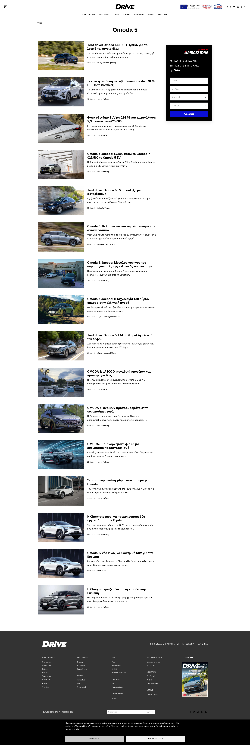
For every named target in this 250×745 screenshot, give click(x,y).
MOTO (114, 698)
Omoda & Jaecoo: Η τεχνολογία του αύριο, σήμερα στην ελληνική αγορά (118, 301)
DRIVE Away (139, 15)
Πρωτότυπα (47, 665)
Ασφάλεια (46, 680)
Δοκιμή (80, 662)
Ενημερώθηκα (155, 739)
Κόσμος (45, 673)
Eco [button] (113, 658)
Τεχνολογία (46, 676)
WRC (79, 683)
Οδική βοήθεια (153, 683)
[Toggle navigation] (5, 6)
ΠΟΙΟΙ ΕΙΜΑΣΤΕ (157, 644)
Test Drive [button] (82, 658)
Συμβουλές (151, 665)
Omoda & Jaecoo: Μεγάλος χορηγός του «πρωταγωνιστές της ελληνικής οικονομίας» (119, 264)
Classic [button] (116, 679)
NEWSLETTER (173, 644)
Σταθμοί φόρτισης (119, 673)
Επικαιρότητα (88, 15)
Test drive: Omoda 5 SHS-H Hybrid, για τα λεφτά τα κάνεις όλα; (117, 46)
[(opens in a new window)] (231, 6)
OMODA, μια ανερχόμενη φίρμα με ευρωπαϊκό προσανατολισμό (113, 446)
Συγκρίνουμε (82, 669)
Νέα (113, 662)
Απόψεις (45, 687)
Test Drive (104, 15)
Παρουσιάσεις (117, 687)
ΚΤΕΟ (149, 680)
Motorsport (81, 687)
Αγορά (45, 683)
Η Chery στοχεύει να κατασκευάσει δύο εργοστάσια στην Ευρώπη (116, 518)
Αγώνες (116, 15)
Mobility (115, 669)
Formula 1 (81, 680)
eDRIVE (151, 15)
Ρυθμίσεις (94, 739)
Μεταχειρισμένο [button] (155, 658)
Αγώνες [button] (80, 676)
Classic (126, 15)
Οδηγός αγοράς (153, 662)
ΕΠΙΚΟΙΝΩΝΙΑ (188, 644)
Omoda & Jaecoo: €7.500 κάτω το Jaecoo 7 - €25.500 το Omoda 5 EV (119, 155)
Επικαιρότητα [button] (48, 658)
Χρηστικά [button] (151, 672)
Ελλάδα (45, 669)
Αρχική (40, 23)
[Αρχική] (125, 6)
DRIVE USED (163, 15)
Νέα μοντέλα (47, 662)
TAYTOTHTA (202, 644)
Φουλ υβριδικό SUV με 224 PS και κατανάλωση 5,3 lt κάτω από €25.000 (121, 119)
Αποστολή (81, 665)
